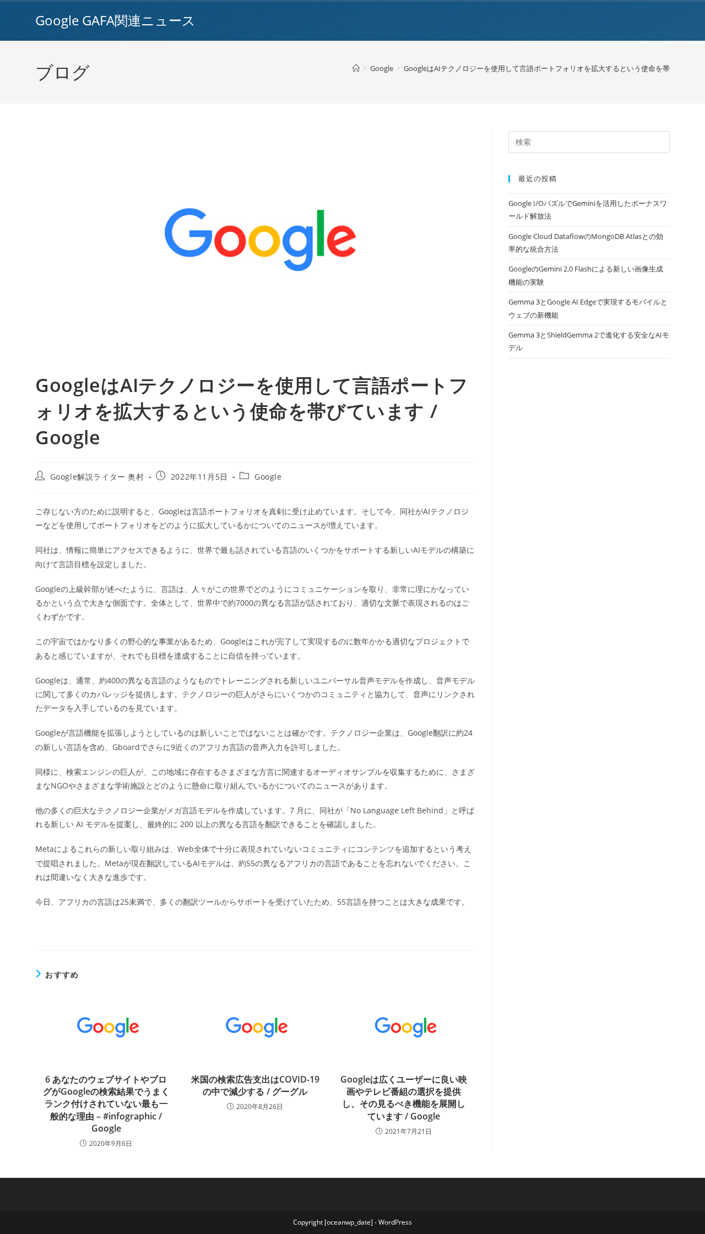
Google (268, 476)
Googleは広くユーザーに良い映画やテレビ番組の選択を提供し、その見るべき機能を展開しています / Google (403, 1097)
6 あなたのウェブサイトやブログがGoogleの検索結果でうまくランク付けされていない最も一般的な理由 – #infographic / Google (106, 1104)
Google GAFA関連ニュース (115, 20)
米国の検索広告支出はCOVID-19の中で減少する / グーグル (255, 1085)
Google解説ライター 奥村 (97, 476)
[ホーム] (356, 68)
